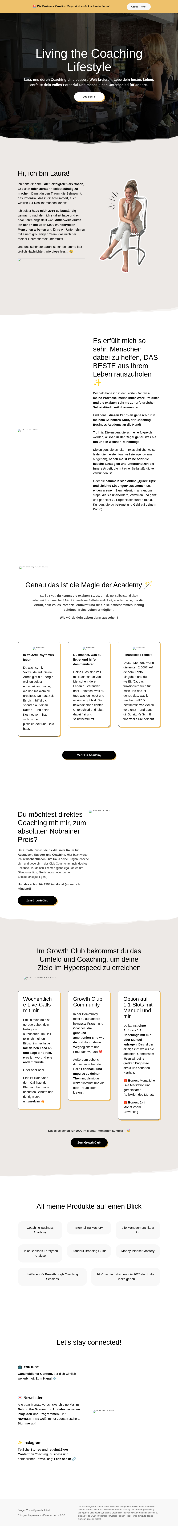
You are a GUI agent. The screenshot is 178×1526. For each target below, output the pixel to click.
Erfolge (22, 1515)
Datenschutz (50, 1515)
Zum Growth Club (37, 900)
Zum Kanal (44, 1378)
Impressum (34, 1515)
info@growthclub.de (40, 1510)
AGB (62, 1515)
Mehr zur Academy (89, 755)
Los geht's (89, 96)
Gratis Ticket (138, 6)
